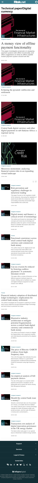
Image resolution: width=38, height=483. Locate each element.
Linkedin (11, 465)
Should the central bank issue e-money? (23, 399)
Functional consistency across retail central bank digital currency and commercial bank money (23, 241)
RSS (30, 465)
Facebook (14, 465)
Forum (13, 235)
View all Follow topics (8, 465)
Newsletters (17, 465)
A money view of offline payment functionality (18, 45)
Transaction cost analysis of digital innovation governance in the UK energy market (23, 425)
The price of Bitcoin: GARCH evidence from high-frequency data (24, 351)
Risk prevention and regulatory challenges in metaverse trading (21, 190)
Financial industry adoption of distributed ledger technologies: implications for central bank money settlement (19, 297)
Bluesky (21, 465)
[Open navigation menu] (1, 2)
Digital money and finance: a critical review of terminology (24, 215)
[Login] (36, 1)
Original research (6, 39)
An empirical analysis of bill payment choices (23, 377)
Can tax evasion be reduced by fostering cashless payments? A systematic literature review (22, 270)
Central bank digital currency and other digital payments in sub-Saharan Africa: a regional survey (19, 130)
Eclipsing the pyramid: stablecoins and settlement (17, 91)
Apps (24, 465)
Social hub (27, 465)
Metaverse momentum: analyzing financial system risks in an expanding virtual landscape (17, 170)
